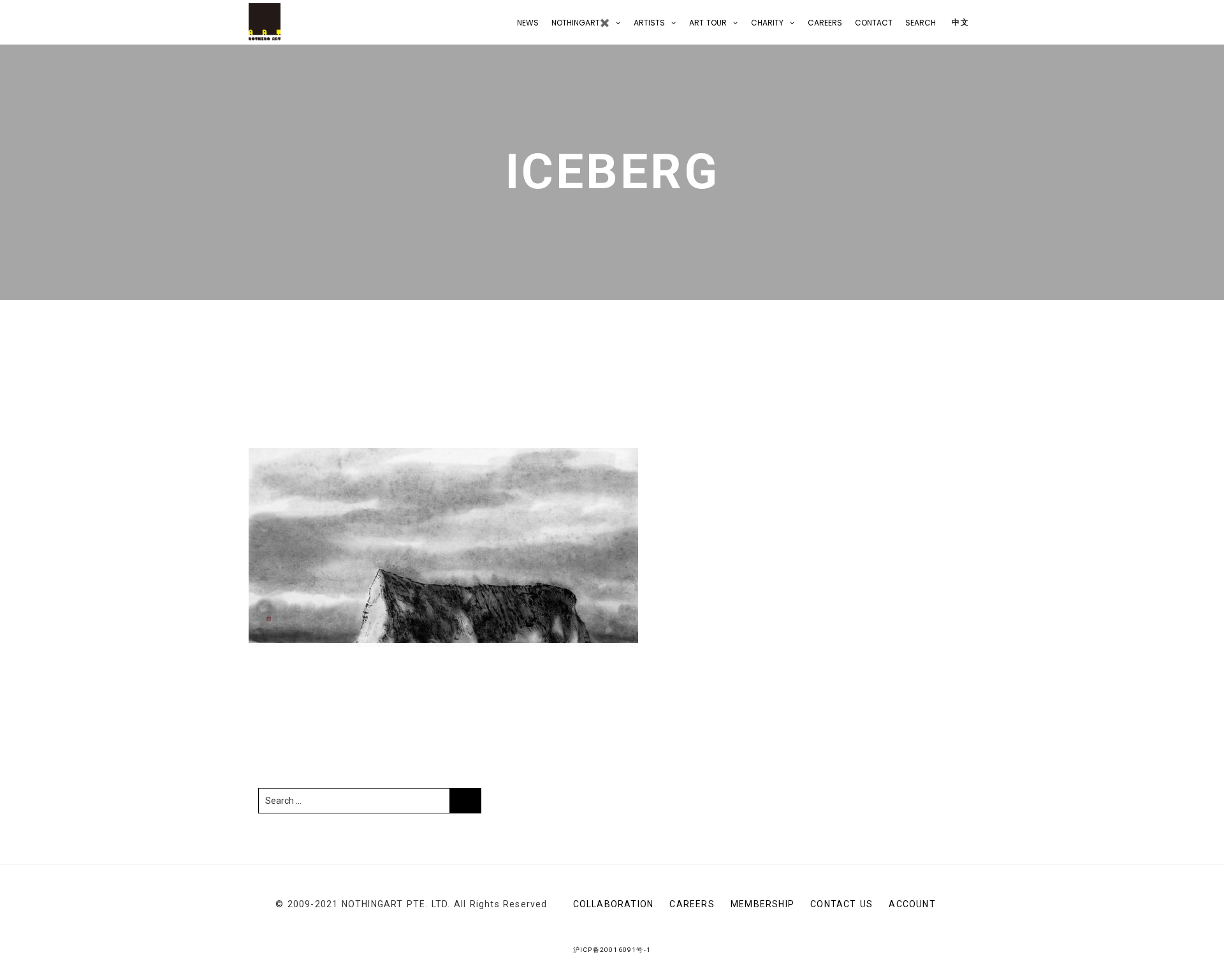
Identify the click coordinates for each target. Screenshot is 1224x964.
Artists (649, 22)
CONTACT (873, 22)
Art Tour (708, 22)
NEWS (528, 22)
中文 (959, 22)
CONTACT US (841, 904)
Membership (762, 904)
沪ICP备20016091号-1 (612, 949)
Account (912, 904)
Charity (767, 22)
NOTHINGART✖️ (580, 22)
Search (920, 22)
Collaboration (613, 904)
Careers (825, 22)
